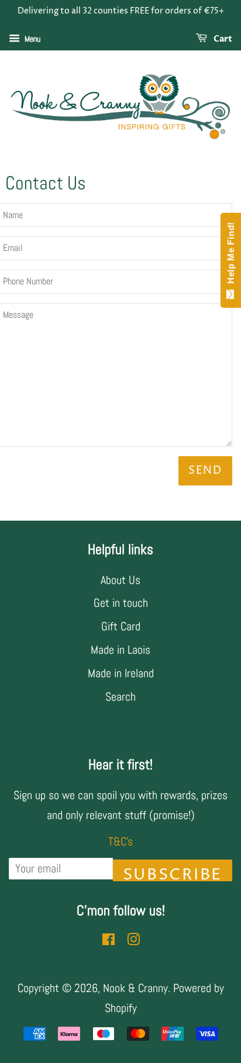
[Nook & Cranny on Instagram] (133, 940)
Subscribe (172, 872)
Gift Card (120, 626)
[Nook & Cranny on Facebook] (108, 940)
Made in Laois (120, 649)
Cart (222, 39)
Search (120, 696)
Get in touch (121, 602)
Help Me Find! (231, 256)
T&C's (120, 841)
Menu (31, 38)
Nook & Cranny (135, 988)
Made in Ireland (121, 673)
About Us (120, 579)
